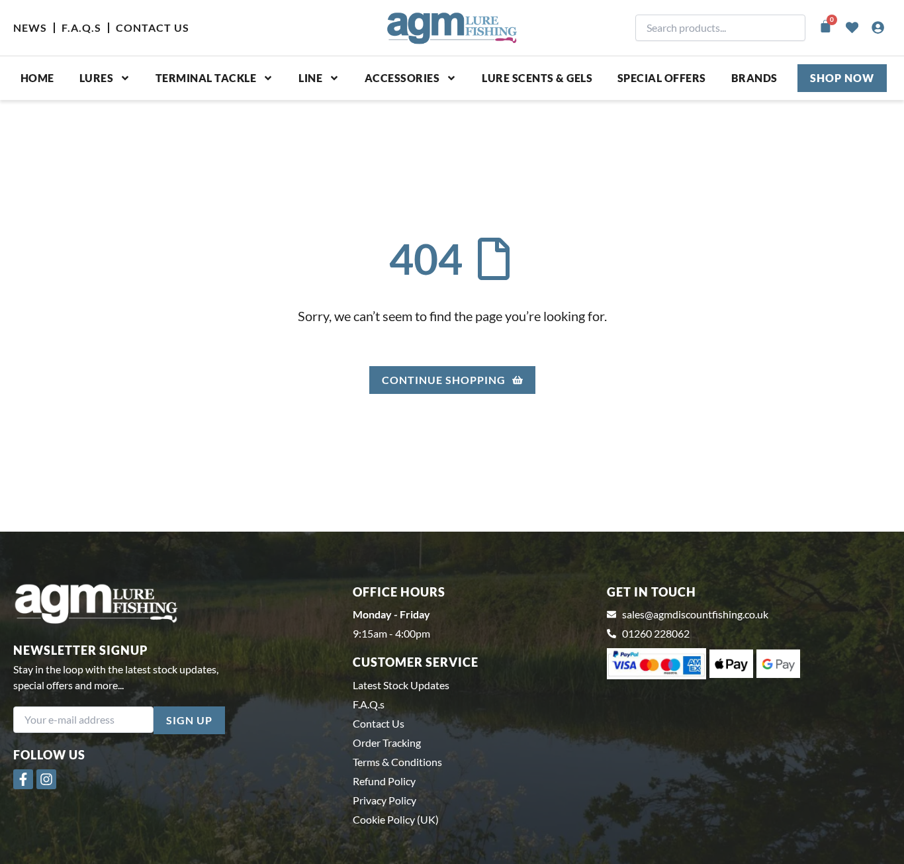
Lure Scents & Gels (537, 78)
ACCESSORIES (402, 78)
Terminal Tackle (206, 78)
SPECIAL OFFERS (661, 78)
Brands (754, 78)
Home (37, 78)
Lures (96, 78)
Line (310, 78)
